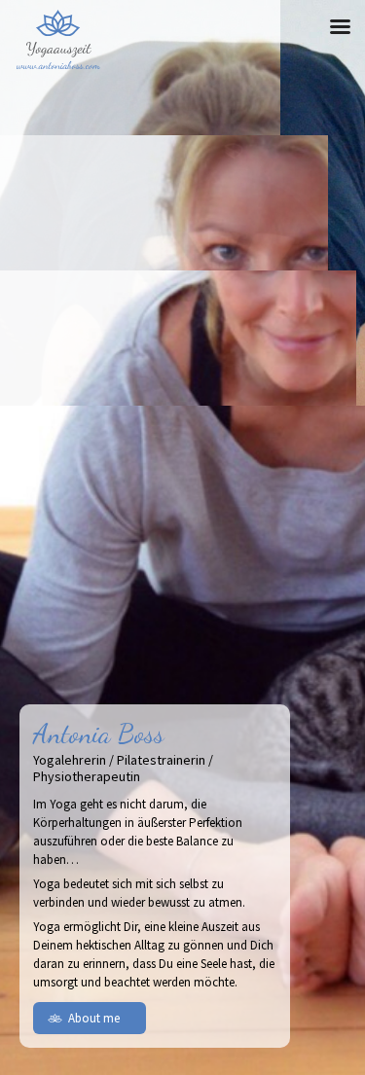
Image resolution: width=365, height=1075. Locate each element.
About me (94, 1018)
